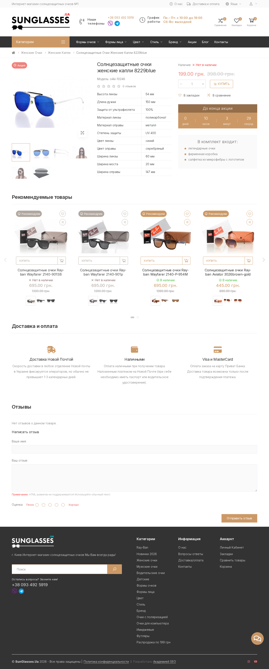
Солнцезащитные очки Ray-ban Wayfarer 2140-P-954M (165, 272)
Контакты (221, 42)
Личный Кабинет (232, 547)
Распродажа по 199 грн (153, 642)
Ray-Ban (142, 547)
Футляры (143, 636)
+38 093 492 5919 (121, 18)
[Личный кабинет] (253, 4)
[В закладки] (62, 214)
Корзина (226, 566)
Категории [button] (25, 42)
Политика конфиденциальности (106, 661)
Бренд (173, 42)
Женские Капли (59, 52)
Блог (205, 42)
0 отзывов (129, 86)
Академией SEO (164, 661)
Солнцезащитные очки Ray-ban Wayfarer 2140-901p (103, 272)
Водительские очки (151, 573)
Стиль (154, 42)
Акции (192, 42)
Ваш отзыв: (20, 460)
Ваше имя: (19, 441)
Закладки (226, 554)
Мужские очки (147, 566)
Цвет (136, 42)
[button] (251, 21)
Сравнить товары (232, 560)
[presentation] (5, 259)
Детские (143, 579)
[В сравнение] (62, 222)
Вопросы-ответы (190, 554)
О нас (178, 4)
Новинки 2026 (147, 554)
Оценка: (17, 504)
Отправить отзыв (239, 518)
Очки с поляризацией (152, 617)
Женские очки (31, 52)
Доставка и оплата (206, 4)
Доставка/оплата (190, 560)
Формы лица (114, 42)
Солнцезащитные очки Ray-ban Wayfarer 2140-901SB (41, 272)
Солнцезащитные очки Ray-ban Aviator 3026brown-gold (228, 272)
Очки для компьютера (153, 623)
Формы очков (85, 42)
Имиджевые (145, 629)
